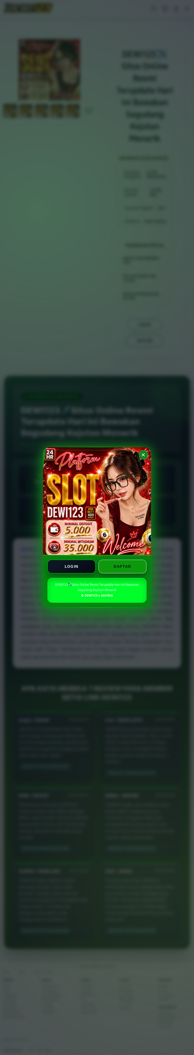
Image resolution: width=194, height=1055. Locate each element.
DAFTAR (122, 567)
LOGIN (72, 567)
